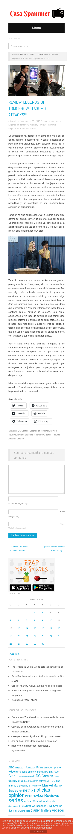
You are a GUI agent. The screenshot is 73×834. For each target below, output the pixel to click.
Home (23, 54)
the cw (21, 438)
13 (19, 628)
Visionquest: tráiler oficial (24, 699)
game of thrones (40, 781)
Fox (26, 780)
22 (35, 635)
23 (43, 635)
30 (43, 643)
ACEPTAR (38, 831)
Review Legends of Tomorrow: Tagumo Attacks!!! (27, 108)
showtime (40, 801)
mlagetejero (13, 120)
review (38, 795)
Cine (11, 775)
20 (19, 635)
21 (27, 635)
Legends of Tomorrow (18, 124)
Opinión (33, 124)
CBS (56, 771)
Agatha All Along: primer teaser (45, 736)
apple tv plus (35, 771)
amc (18, 771)
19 (11, 635)
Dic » (18, 653)
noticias (42, 789)
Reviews (43, 124)
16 (43, 628)
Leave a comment (51, 120)
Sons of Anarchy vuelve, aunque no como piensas (36, 685)
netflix (28, 790)
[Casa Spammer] (36, 12)
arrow (45, 771)
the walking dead (22, 810)
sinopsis (50, 801)
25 (59, 635)
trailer (35, 810)
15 (35, 628)
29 (35, 643)
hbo (52, 780)
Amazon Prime (34, 767)
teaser (42, 806)
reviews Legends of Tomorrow (31, 434)
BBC (51, 771)
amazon (20, 767)
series (48, 434)
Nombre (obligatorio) (18, 503)
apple (24, 771)
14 (27, 628)
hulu (16, 785)
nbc (20, 790)
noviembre (43, 54)
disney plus (16, 780)
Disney (57, 776)
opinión (53, 430)
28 (27, 643)
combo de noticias (24, 776)
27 (19, 643)
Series (33, 128)
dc (33, 776)
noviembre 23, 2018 (30, 120)
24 (51, 635)
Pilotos (28, 795)
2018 (32, 54)
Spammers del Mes (17, 806)
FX (30, 781)
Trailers (46, 810)
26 (11, 643)
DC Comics (23, 430)
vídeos (58, 810)
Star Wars (32, 806)
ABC (11, 767)
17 (51, 628)
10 (51, 620)
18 (59, 628)
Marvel (47, 784)
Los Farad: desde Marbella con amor (38, 740)
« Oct (11, 653)
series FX (29, 801)
